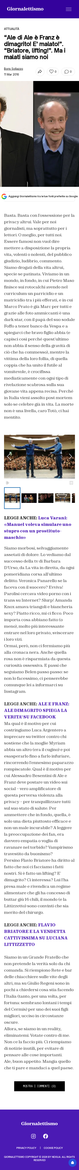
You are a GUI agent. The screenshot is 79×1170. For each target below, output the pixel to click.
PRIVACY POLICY (26, 1147)
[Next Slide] (70, 456)
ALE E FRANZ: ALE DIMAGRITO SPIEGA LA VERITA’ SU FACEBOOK (36, 710)
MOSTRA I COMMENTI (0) (39, 1086)
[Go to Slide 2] (29, 498)
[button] (39, 456)
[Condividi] (40, 71)
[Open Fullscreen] (71, 483)
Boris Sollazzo (13, 68)
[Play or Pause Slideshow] (7, 483)
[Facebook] (46, 1136)
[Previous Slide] (8, 456)
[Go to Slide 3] (46, 498)
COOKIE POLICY (53, 1147)
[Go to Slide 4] (62, 498)
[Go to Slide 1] (12, 498)
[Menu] (68, 9)
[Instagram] (33, 1136)
